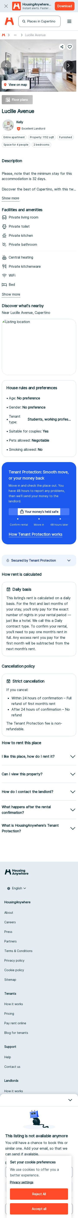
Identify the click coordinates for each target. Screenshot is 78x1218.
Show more (10, 198)
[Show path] (15, 35)
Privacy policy (14, 960)
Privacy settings (21, 1182)
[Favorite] (70, 47)
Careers (10, 922)
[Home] (9, 21)
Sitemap (10, 979)
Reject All (39, 1194)
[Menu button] (69, 21)
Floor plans (20, 100)
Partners (10, 941)
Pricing (9, 1013)
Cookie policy (14, 970)
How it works (13, 1004)
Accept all (39, 1209)
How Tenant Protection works (35, 534)
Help (7, 1057)
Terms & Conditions (18, 951)
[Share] (62, 47)
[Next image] (68, 65)
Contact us (12, 1066)
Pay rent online (15, 1023)
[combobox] (16, 888)
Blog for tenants (16, 1033)
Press (8, 932)
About (8, 912)
